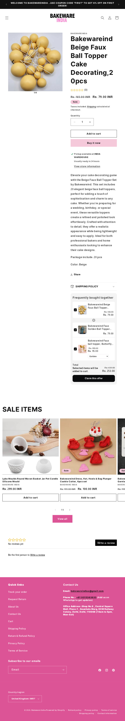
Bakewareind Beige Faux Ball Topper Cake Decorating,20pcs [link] (99, 306)
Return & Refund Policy (21, 636)
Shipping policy (86, 713)
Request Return (17, 599)
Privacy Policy (16, 643)
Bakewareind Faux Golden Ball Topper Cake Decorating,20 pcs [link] (99, 328)
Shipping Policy (17, 628)
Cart (10, 621)
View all (62, 518)
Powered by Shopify (55, 710)
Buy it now (93, 143)
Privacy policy (91, 710)
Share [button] (77, 274)
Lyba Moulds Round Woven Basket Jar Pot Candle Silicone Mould (30, 480)
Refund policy (74, 710)
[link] (82, 310)
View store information (87, 166)
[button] (6, 17)
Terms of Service (18, 650)
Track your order (17, 592)
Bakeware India (38, 710)
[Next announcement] (118, 4)
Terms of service (109, 710)
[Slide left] (55, 509)
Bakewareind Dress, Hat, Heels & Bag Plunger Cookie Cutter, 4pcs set (85, 480)
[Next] (57, 62)
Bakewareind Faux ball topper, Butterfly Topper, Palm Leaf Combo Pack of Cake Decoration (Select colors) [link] (100, 342)
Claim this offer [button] (94, 378)
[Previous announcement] (6, 4)
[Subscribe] (63, 670)
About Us (13, 606)
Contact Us (14, 614)
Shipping (91, 107)
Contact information (107, 713)
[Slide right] (69, 509)
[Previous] (13, 62)
